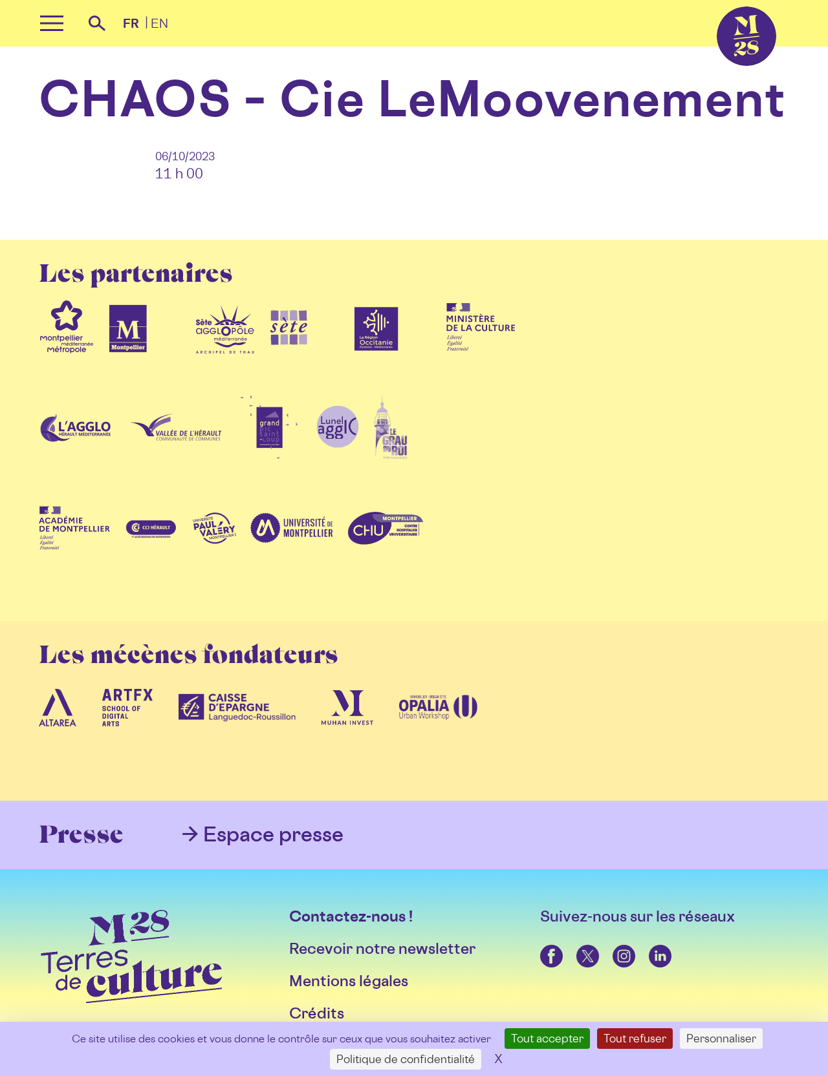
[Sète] (289, 353)
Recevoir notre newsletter (382, 948)
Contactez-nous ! (351, 916)
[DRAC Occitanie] (480, 353)
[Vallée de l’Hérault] (176, 454)
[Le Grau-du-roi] (390, 454)
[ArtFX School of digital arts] (127, 734)
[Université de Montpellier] (291, 555)
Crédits (316, 1013)
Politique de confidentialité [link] (405, 1059)
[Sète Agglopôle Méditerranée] (225, 353)
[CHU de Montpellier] (385, 555)
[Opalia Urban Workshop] (438, 734)
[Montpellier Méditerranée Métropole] (66, 353)
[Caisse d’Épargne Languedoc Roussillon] (237, 734)
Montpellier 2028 (720, 6)
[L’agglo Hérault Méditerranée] (77, 454)
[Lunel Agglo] (337, 454)
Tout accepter (547, 1038)
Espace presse (273, 834)
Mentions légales (348, 980)
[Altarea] (57, 734)
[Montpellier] (128, 353)
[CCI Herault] (151, 555)
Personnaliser (721, 1038)
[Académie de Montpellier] (74, 555)
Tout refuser (635, 1038)
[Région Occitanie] (376, 353)
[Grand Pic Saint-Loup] (269, 454)
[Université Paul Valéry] (214, 555)
